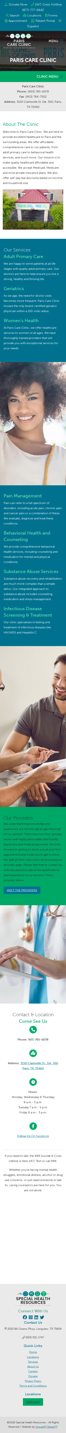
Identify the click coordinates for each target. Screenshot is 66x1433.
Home (33, 1352)
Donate (33, 1376)
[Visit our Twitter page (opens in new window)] (41, 1318)
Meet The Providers (22, 890)
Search (14, 15)
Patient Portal (45, 21)
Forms (53, 15)
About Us (33, 1366)
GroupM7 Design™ (47, 1426)
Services (33, 1361)
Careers (33, 1371)
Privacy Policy (33, 1381)
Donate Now (18, 4)
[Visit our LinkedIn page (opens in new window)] (35, 1318)
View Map (33, 1402)
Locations (34, 15)
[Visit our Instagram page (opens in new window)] (30, 1318)
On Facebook (33, 1136)
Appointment (17, 21)
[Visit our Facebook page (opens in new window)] (24, 1318)
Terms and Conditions (33, 1385)
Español (33, 26)
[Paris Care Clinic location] (33, 1245)
